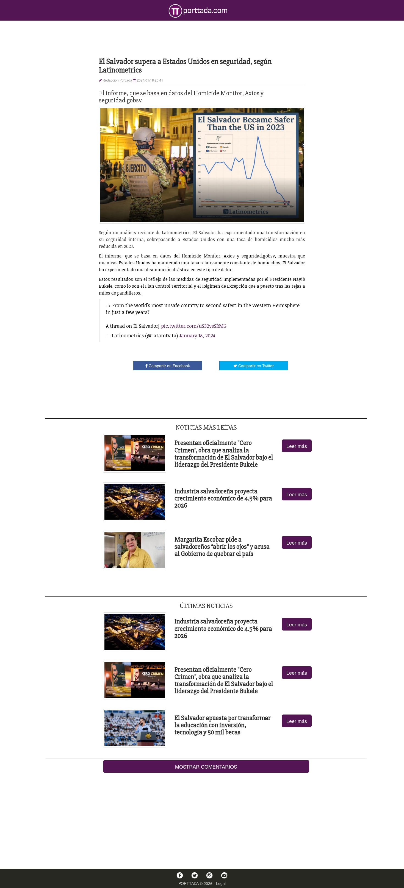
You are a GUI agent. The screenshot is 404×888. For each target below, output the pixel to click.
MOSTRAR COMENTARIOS (206, 766)
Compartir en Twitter (255, 365)
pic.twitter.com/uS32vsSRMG (193, 326)
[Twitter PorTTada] (194, 875)
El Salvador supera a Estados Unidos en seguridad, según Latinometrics (185, 66)
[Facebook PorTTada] (180, 875)
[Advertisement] (202, 38)
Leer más (296, 445)
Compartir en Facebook (169, 365)
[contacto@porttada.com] (224, 875)
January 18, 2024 (197, 335)
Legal (221, 883)
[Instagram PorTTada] (209, 875)
